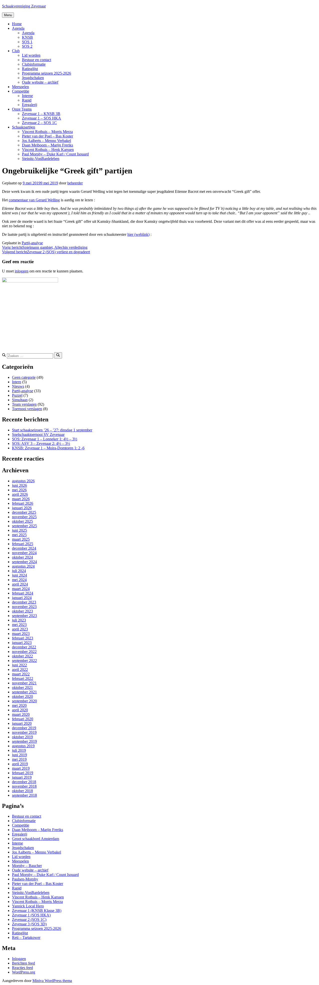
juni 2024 (19, 575)
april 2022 (20, 669)
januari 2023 (22, 642)
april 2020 (20, 710)
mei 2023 (19, 624)
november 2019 (24, 732)
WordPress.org (23, 972)
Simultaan (20, 400)
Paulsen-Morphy (25, 879)
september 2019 (24, 741)
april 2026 (20, 494)
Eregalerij (29, 105)
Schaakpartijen (23, 127)
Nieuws (18, 386)
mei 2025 (19, 535)
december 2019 (24, 728)
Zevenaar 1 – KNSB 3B (41, 114)
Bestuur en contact (36, 60)
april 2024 (20, 584)
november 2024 (24, 553)
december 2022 (24, 647)
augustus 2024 (23, 566)
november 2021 (24, 683)
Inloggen (19, 959)
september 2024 (24, 562)
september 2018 (24, 795)
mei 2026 (19, 490)
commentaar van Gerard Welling (34, 200)
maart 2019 (21, 768)
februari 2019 (22, 773)
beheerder (75, 183)
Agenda (18, 28)
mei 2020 (19, 705)
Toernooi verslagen (27, 409)
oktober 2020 (22, 696)
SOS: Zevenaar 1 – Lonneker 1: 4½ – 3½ (44, 439)
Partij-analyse (32, 243)
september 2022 (24, 660)
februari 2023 (22, 638)
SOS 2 (27, 46)
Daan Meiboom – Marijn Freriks (47, 145)
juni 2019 (19, 755)
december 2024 (24, 548)
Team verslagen (24, 404)
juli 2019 (19, 750)
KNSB (27, 37)
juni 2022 (19, 665)
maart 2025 (21, 539)
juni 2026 (19, 485)
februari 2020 (22, 719)
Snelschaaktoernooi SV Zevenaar (38, 434)
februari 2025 (22, 544)
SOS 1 (27, 42)
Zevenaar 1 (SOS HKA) (31, 915)
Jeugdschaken (33, 78)
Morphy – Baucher (27, 865)
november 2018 (24, 786)
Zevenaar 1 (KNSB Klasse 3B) (36, 910)
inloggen (21, 271)
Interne (27, 96)
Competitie (20, 91)
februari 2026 (22, 503)
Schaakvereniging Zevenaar (24, 6)
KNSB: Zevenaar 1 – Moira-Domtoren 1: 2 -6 (48, 448)
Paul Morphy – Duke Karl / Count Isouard (55, 154)
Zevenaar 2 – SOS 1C (39, 123)
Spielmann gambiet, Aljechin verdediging (44, 247)
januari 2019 (22, 777)
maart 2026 (21, 499)
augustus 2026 (23, 481)
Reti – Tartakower (26, 937)
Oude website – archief (40, 82)
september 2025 (24, 526)
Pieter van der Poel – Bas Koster (47, 136)
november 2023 (24, 607)
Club (16, 51)
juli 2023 (19, 620)
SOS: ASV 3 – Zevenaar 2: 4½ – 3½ (41, 443)
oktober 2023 (22, 611)
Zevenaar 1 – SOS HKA (41, 118)
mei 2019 (19, 759)
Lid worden (31, 55)
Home (17, 24)
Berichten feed (23, 963)
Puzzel (17, 395)
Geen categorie (24, 377)
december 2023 (24, 602)
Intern (16, 382)
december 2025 (24, 512)
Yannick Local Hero (28, 906)
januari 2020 (22, 723)
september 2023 (24, 616)
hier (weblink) (138, 234)
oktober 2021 (22, 687)
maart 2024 (21, 589)
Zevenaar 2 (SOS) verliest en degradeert (46, 252)
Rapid (26, 100)
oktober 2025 (22, 521)
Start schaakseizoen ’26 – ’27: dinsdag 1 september (52, 430)
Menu (8, 15)
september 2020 (24, 701)
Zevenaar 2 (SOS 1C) (29, 919)
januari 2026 (22, 508)
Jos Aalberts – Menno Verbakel (46, 140)
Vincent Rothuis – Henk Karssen (48, 149)
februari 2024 (22, 593)
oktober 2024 (22, 557)
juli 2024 (19, 571)
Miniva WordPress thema (52, 981)
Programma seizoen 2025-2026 (46, 73)
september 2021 (24, 692)
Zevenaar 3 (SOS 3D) (29, 924)
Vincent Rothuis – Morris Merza (47, 131)
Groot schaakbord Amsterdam (35, 839)
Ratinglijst (30, 69)
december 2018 (24, 782)
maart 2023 (21, 633)
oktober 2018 (22, 791)
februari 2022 (22, 678)
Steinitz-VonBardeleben (40, 158)
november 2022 (24, 651)
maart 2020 (21, 714)
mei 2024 (19, 580)
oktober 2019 (22, 737)
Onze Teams (22, 109)
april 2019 (20, 764)
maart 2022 (21, 674)
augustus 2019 (23, 746)
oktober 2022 (22, 656)
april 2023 (20, 629)
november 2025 (24, 517)
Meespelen (20, 87)
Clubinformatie (34, 64)
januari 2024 (22, 598)
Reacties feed (22, 968)
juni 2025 (19, 530)
